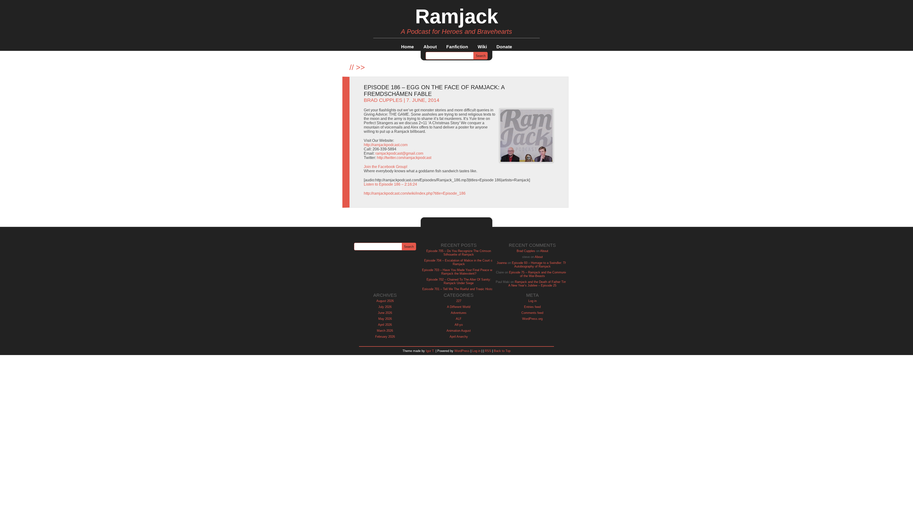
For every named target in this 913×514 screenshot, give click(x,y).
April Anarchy (459, 336)
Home (407, 46)
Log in (532, 301)
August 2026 (385, 301)
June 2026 (385, 313)
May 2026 (385, 319)
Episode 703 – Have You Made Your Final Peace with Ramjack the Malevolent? (458, 271)
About (430, 46)
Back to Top (502, 351)
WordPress (462, 351)
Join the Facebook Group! (385, 167)
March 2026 (385, 330)
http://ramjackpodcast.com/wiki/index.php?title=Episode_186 (415, 193)
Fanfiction (457, 46)
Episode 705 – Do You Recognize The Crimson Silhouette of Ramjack (458, 252)
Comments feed (532, 313)
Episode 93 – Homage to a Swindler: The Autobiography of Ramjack (540, 264)
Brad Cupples (383, 100)
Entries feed (532, 307)
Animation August (459, 330)
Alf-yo (459, 324)
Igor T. (430, 351)
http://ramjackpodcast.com (386, 145)
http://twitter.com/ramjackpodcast (404, 158)
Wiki (482, 46)
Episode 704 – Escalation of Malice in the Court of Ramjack (458, 262)
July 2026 (385, 307)
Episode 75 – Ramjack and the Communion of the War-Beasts (539, 274)
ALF (458, 319)
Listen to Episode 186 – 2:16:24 (390, 184)
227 (458, 301)
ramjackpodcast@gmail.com (399, 153)
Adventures (458, 313)
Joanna (502, 263)
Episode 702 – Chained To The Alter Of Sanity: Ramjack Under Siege (459, 281)
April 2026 (385, 324)
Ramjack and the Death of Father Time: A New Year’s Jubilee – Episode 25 (538, 283)
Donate (504, 46)
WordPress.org (532, 319)
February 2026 (385, 336)
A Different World (458, 307)
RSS (488, 351)
